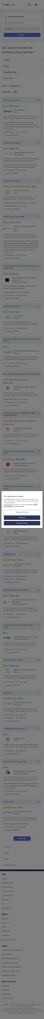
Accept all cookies (22, 523)
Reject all (22, 517)
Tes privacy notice (19, 506)
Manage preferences (22, 512)
